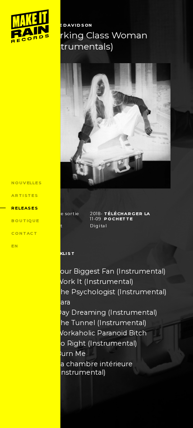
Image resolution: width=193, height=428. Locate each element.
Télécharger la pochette (127, 216)
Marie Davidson (68, 25)
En (14, 245)
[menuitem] (30, 26)
